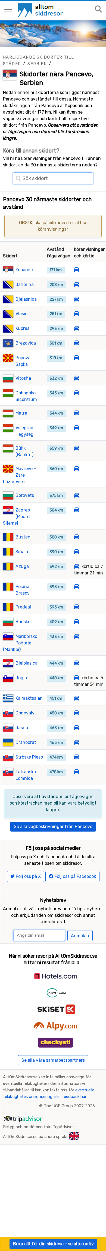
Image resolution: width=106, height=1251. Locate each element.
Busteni (23, 537)
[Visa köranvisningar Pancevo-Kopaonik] (76, 269)
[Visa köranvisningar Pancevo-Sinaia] (76, 551)
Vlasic (21, 313)
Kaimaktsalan (29, 698)
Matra (21, 413)
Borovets (24, 495)
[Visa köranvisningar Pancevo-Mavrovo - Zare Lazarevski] (76, 468)
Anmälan (80, 935)
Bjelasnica (26, 299)
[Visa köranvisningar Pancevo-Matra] (76, 413)
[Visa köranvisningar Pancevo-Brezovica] (76, 343)
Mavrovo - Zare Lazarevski (19, 475)
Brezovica (25, 343)
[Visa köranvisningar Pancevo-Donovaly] (76, 713)
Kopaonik (24, 269)
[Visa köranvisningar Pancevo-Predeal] (76, 607)
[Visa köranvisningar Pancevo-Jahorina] (76, 284)
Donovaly (25, 713)
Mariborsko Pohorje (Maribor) (20, 643)
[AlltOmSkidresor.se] (41, 9)
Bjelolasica (26, 663)
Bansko (22, 621)
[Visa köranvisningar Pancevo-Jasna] (76, 727)
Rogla (21, 677)
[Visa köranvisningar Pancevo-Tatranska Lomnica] (76, 771)
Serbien (37, 63)
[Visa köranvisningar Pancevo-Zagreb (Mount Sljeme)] (76, 510)
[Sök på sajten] (98, 9)
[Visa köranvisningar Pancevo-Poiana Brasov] (76, 586)
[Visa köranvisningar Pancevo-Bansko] (76, 621)
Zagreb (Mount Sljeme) (16, 516)
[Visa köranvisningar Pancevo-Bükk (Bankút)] (76, 448)
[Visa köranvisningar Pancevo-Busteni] (76, 537)
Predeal (23, 607)
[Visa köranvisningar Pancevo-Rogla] (76, 677)
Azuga (22, 566)
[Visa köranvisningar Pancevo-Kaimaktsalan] (76, 698)
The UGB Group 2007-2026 (69, 1105)
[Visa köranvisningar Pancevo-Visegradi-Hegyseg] (76, 427)
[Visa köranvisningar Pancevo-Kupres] (76, 328)
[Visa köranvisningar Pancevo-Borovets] (76, 495)
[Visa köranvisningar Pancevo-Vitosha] (76, 378)
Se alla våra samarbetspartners (53, 1060)
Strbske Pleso (29, 757)
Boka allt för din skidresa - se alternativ (53, 1243)
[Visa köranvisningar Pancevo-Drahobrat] (76, 742)
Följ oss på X (28, 876)
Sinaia (21, 551)
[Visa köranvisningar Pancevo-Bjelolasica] (76, 663)
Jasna (21, 727)
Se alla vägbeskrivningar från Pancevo (53, 826)
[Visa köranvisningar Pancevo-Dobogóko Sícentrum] (76, 392)
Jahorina (24, 284)
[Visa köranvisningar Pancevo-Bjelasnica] (76, 299)
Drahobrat (25, 742)
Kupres (22, 328)
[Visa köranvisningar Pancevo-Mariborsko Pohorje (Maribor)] (76, 636)
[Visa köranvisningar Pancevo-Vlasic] (76, 313)
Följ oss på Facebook (74, 876)
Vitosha (23, 378)
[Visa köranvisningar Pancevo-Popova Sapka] (76, 357)
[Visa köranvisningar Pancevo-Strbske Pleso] (76, 757)
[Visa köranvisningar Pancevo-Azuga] (76, 566)
